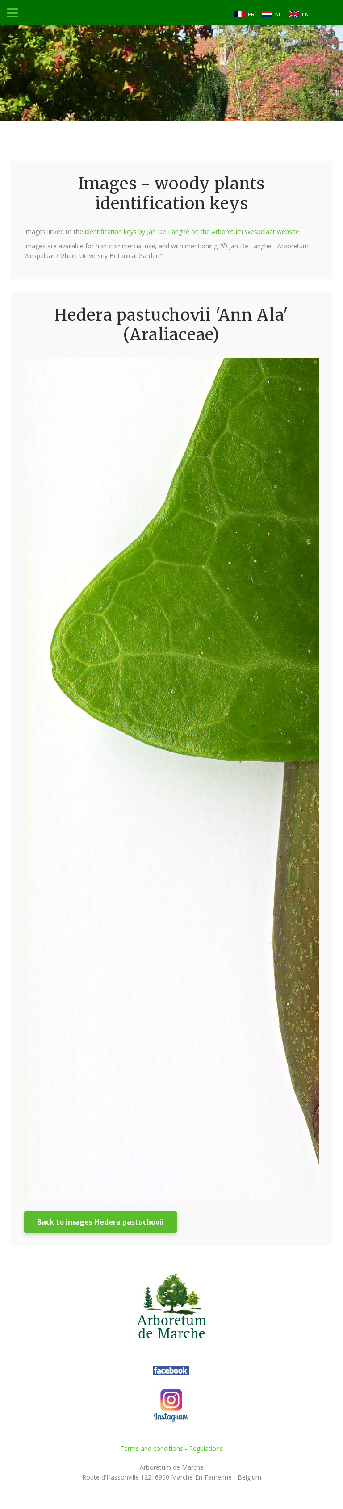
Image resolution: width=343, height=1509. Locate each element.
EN (305, 14)
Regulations (206, 1448)
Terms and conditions (151, 1448)
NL (278, 14)
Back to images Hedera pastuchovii (100, 1222)
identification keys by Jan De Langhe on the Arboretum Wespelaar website (192, 231)
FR (251, 14)
